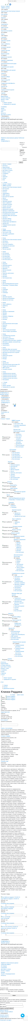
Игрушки (3, 17)
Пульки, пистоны (5, 50)
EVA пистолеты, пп (7, 259)
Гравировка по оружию (10, 104)
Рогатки (3, 21)
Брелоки (5, 291)
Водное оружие (5, 53)
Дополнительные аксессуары (8, 63)
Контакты (3, 113)
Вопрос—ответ (5, 99)
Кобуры (4, 326)
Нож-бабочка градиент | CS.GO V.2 (10, 898)
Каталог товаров (5, 6)
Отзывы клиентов (5, 97)
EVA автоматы (6, 254)
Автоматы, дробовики (8, 233)
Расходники (6, 343)
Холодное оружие (5, 47)
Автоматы (5, 241)
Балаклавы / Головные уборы (10, 285)
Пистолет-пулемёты (8, 244)
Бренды (3, 972)
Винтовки (5, 235)
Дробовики (5, 247)
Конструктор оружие (6, 30)
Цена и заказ (20, 694)
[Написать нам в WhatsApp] (6, 4)
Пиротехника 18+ (5, 80)
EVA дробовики (7, 258)
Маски (2, 34)
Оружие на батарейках (8, 298)
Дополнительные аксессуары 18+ (11, 364)
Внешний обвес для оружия (8, 70)
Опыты (4, 271)
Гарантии (3, 110)
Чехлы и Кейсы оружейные (10, 331)
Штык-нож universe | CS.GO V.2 (9, 928)
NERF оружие (4, 27)
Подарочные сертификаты (8, 83)
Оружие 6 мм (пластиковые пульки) (10, 11)
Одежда (5, 313)
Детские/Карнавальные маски (10, 283)
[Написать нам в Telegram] (8, 4)
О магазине (4, 967)
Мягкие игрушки (7, 270)
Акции (2, 108)
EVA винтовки (6, 256)
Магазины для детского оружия (11, 352)
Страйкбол (4, 106)
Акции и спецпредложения (8, 974)
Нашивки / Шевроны (8, 316)
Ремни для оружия (7, 355)
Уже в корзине (10, 903)
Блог (2, 111)
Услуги (2, 101)
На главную (4, 966)
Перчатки (5, 317)
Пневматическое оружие (7, 89)
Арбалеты (5, 305)
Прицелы (5, 354)
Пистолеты (5, 242)
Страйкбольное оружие (7, 66)
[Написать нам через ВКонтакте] (10, 4)
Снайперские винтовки (9, 246)
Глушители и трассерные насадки (11, 350)
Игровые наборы (5, 76)
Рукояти (5, 357)
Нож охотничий (5, 918)
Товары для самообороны (9, 366)
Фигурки (5, 276)
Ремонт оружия (8, 102)
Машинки (5, 268)
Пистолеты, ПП (7, 337)
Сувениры (3, 37)
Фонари (5, 358)
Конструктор (6, 266)
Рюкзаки (5, 319)
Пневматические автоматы (10, 375)
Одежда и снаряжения (7, 60)
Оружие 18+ (4, 86)
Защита (5, 314)
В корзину (3, 903)
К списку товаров (5, 736)
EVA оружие (4, 14)
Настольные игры (7, 278)
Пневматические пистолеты (10, 378)
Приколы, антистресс (8, 273)
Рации (4, 328)
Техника (5, 274)
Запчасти (3, 73)
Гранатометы (6, 345)
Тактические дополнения (9, 329)
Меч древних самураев (7, 908)
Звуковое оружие (5, 40)
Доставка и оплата (6, 114)
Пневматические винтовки (9, 376)
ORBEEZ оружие (5, 7)
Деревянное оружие (6, 57)
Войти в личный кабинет (7, 1008)
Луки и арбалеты (5, 44)
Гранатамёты (4, 24)
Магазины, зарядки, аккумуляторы (12, 342)
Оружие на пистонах (8, 300)
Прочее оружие (7, 249)
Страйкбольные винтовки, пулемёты (12, 340)
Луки (4, 307)
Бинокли (5, 325)
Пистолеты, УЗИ (7, 232)
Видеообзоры (4, 96)
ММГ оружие (6, 367)
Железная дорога (7, 265)
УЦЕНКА (3, 93)
